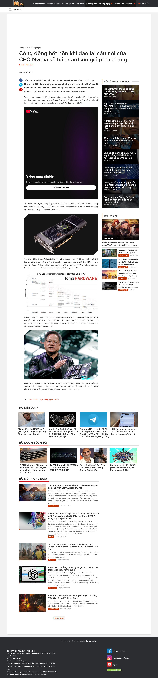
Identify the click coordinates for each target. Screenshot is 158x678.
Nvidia (56, 399)
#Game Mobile (53, 4)
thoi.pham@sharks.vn (30, 666)
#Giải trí (129, 4)
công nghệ (48, 399)
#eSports (80, 4)
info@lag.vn (22, 661)
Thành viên (144, 4)
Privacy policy (91, 641)
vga (41, 399)
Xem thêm (60, 618)
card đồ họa (33, 399)
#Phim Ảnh (119, 4)
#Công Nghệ (104, 4)
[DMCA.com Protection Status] (114, 670)
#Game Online (39, 4)
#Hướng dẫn (91, 4)
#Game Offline (68, 4)
